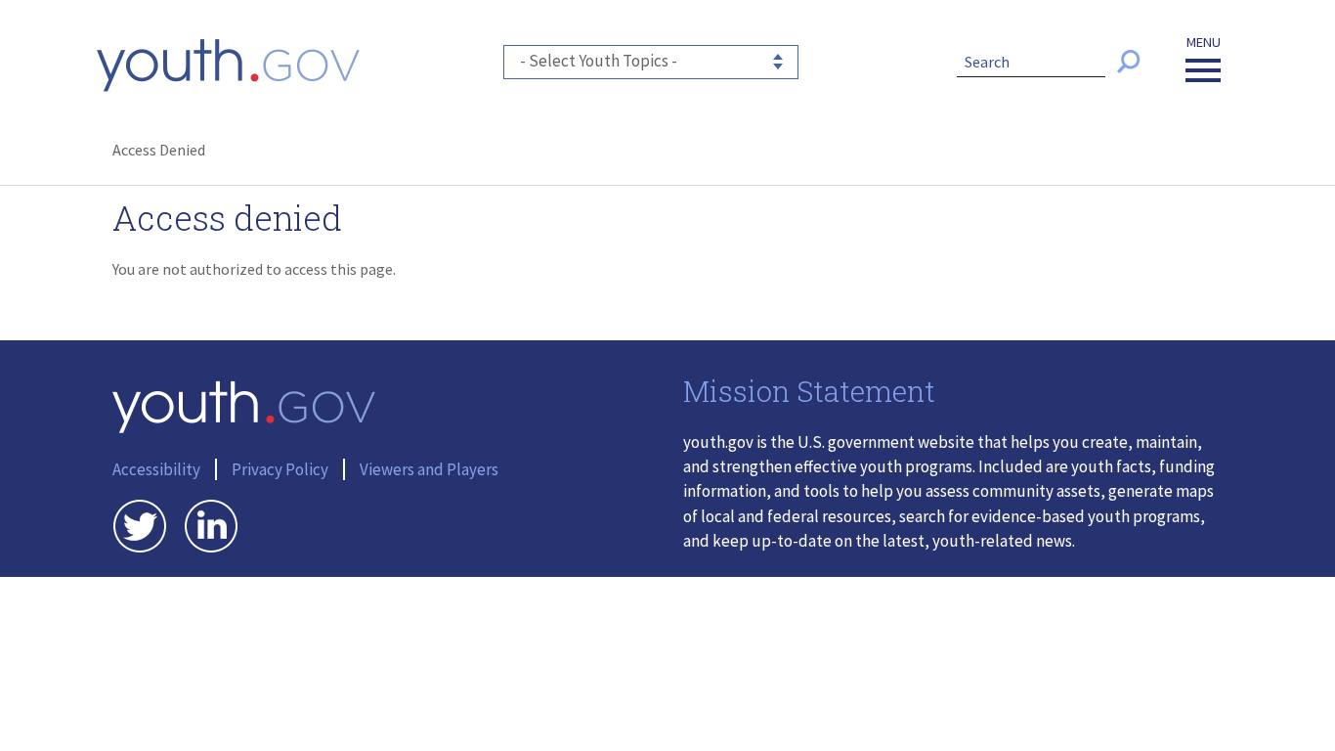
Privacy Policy (280, 469)
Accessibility (156, 469)
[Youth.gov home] (228, 65)
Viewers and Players (429, 469)
